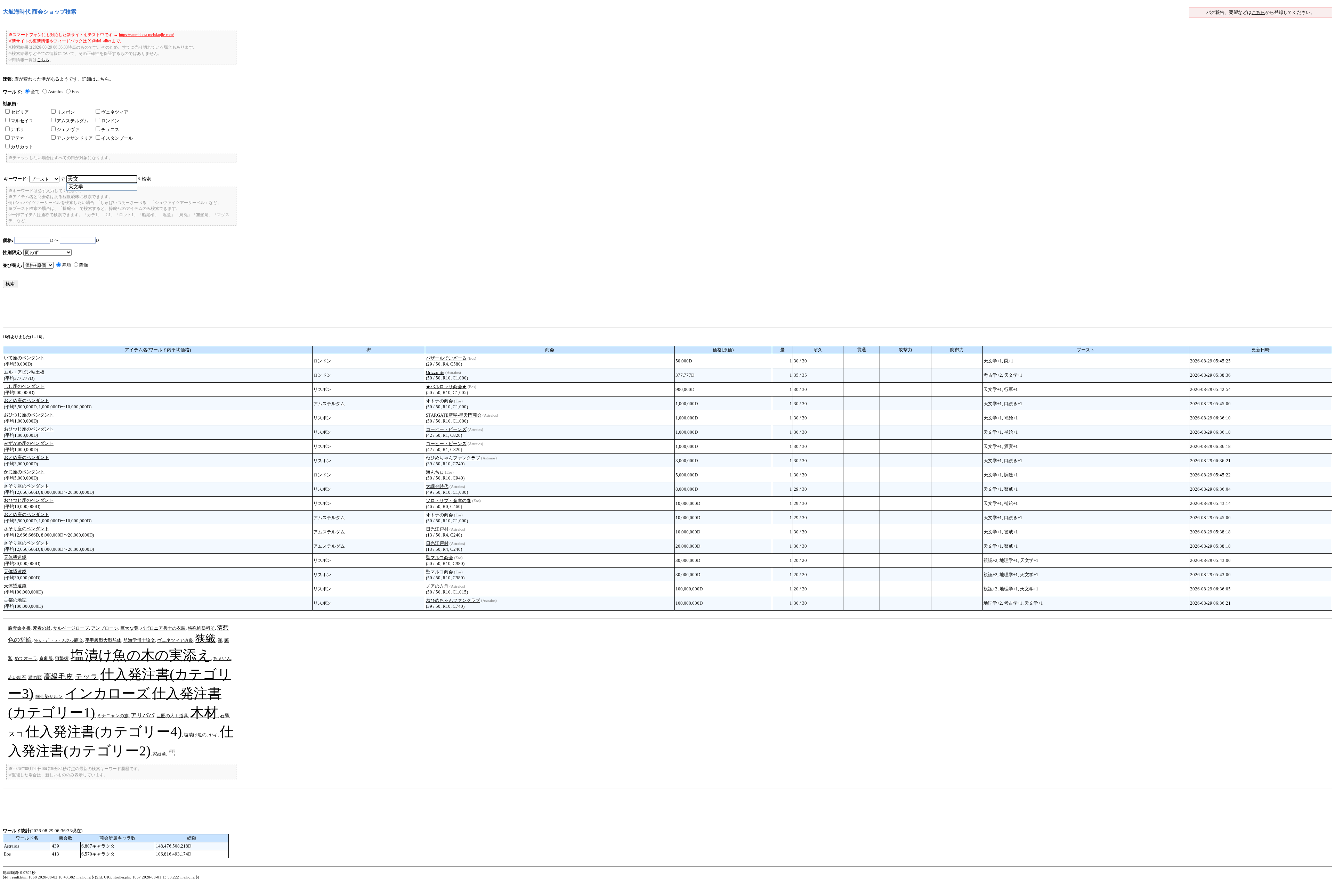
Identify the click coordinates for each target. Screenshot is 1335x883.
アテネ (17, 138)
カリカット (22, 146)
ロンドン (110, 120)
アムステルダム (72, 120)
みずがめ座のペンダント (29, 443)
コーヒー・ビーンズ (446, 429)
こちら (1258, 12)
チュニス (110, 129)
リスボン (66, 112)
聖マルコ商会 (439, 557)
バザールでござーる (446, 358)
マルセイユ (22, 120)
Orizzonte (435, 372)
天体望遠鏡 (15, 557)
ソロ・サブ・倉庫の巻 (448, 500)
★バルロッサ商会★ (446, 386)
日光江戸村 (437, 529)
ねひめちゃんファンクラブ (453, 457)
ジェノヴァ (68, 129)
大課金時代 (437, 486)
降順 (83, 265)
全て (35, 91)
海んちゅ (435, 472)
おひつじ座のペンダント (29, 414)
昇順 (66, 265)
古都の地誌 (15, 600)
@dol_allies (102, 41)
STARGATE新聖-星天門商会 (454, 415)
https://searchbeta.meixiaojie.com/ (146, 34)
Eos (75, 91)
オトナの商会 (439, 400)
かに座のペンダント (24, 471)
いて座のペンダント (24, 357)
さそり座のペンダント (26, 486)
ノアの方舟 (437, 586)
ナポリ (17, 129)
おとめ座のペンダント (26, 400)
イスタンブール (117, 138)
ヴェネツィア (114, 112)
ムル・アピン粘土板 (24, 372)
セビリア (20, 112)
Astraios (55, 91)
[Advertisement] (129, 309)
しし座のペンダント (24, 386)
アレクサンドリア (75, 138)
